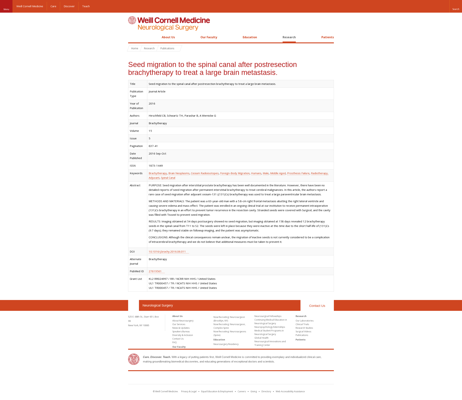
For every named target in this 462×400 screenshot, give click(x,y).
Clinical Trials (302, 324)
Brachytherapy (158, 173)
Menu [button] (6, 9)
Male (266, 173)
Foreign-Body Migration (235, 173)
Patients (327, 37)
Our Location (133, 305)
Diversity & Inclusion (182, 335)
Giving (253, 391)
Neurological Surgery (158, 305)
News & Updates (180, 327)
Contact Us (317, 306)
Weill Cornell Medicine (29, 6)
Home (132, 37)
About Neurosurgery (182, 320)
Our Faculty (209, 37)
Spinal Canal (168, 177)
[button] (455, 6)
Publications (302, 335)
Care (53, 6)
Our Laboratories (304, 320)
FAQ (174, 342)
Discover (69, 6)
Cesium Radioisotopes (205, 173)
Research (289, 37)
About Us (168, 37)
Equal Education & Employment (217, 391)
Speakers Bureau (181, 331)
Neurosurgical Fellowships (267, 316)
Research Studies (304, 327)
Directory (266, 391)
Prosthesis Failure (298, 173)
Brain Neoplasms (178, 173)
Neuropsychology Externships (269, 327)
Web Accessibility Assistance (290, 391)
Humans (256, 173)
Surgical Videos (303, 331)
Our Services (178, 324)
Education (250, 37)
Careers (242, 391)
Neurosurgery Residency (226, 344)
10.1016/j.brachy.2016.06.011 (167, 251)
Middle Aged (278, 173)
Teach (86, 6)
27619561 (155, 271)
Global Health (261, 337)
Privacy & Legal (189, 391)
